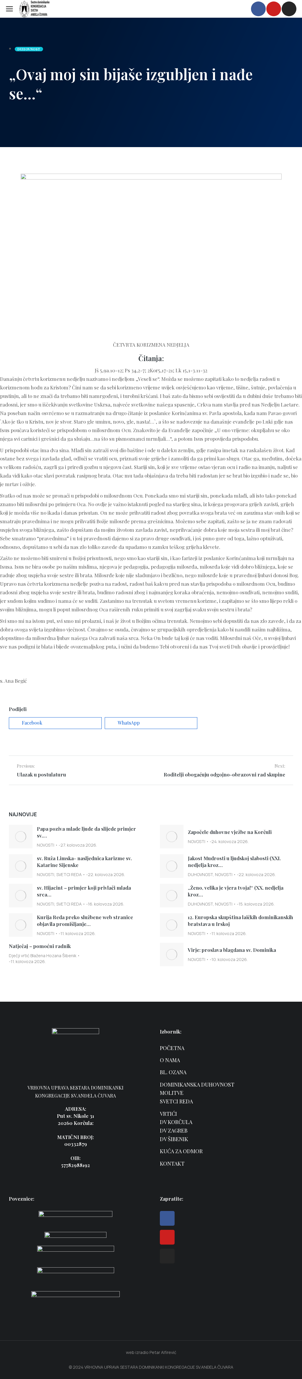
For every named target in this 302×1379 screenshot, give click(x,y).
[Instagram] (289, 8)
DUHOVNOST (200, 874)
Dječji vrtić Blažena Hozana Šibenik (42, 955)
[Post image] (20, 836)
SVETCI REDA (69, 874)
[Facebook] (167, 1218)
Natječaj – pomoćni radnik (40, 946)
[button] (55, 723)
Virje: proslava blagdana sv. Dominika (232, 950)
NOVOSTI (45, 845)
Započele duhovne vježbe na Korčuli (230, 832)
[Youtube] (273, 8)
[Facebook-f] (258, 8)
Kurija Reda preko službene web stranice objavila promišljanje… (85, 920)
